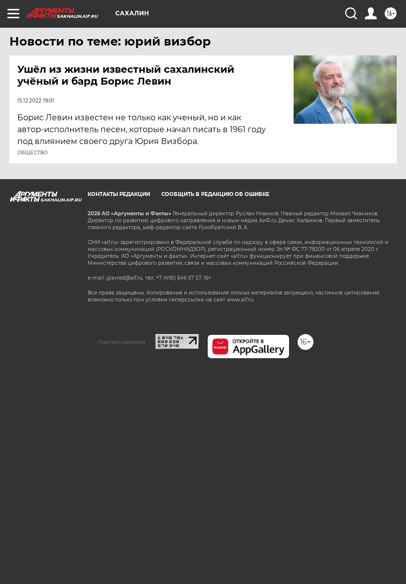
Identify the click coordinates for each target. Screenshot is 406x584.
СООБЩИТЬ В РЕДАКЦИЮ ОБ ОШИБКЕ (215, 194)
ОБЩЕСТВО (32, 152)
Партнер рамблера (121, 342)
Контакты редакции (119, 194)
